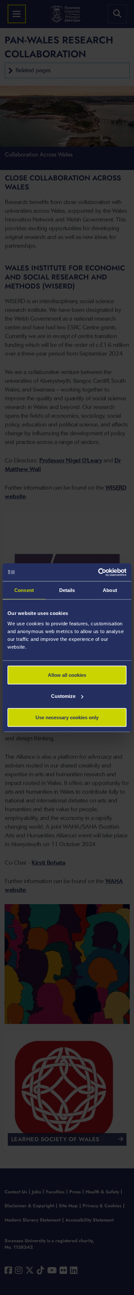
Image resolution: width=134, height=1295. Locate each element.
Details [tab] (67, 590)
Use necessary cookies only (67, 717)
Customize (63, 696)
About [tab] (110, 590)
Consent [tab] (24, 590)
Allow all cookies (67, 674)
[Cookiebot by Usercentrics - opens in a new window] (98, 572)
